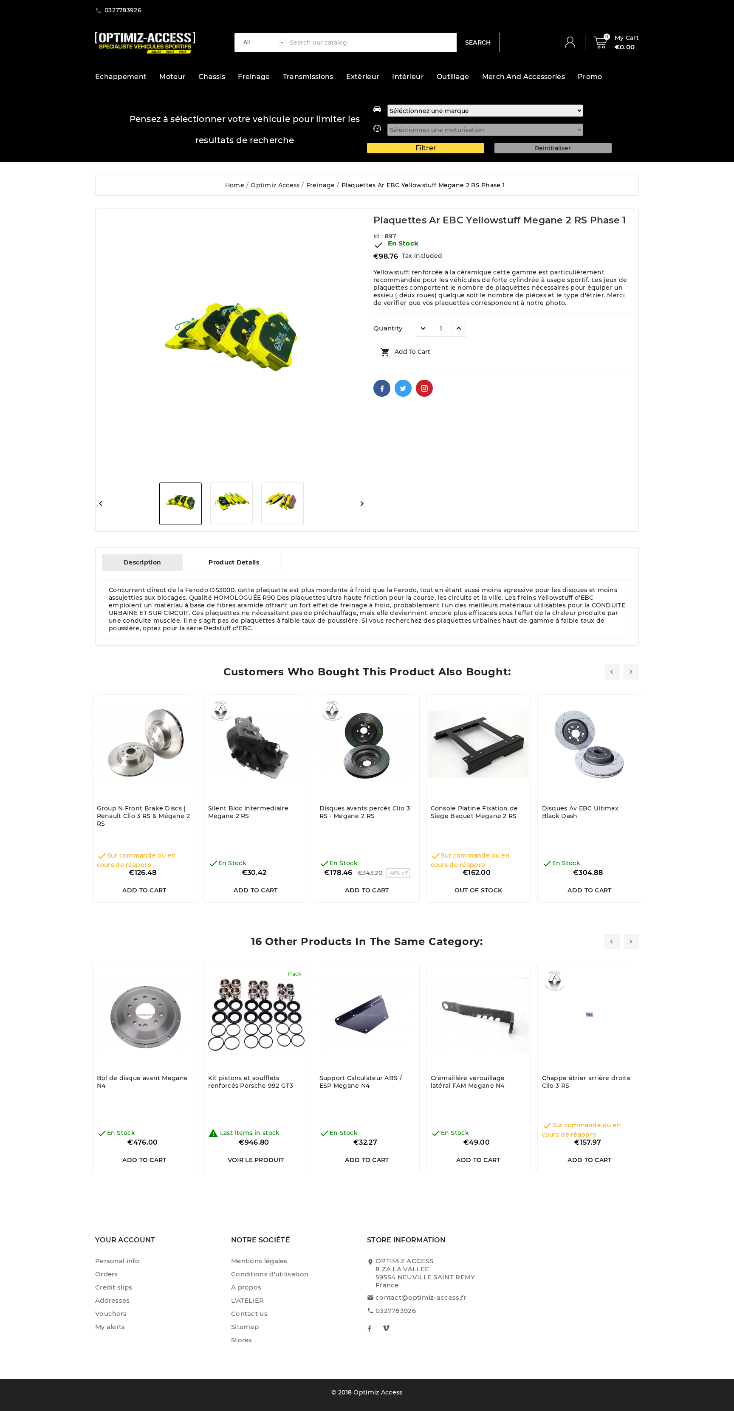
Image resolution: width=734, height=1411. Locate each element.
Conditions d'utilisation (269, 1274)
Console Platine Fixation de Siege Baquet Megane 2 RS (474, 812)
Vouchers (111, 1313)
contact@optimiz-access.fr (420, 1297)
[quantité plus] (459, 328)
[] (573, 42)
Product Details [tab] (234, 562)
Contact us (249, 1313)
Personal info (117, 1261)
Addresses (112, 1300)
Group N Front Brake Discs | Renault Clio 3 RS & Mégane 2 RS (143, 815)
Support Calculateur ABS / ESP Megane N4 (360, 1081)
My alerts (110, 1327)
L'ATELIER (247, 1300)
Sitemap (245, 1327)
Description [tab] (142, 562)
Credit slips (114, 1287)
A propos (246, 1287)
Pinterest (424, 388)
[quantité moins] (423, 328)
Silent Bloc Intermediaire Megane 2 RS (248, 812)
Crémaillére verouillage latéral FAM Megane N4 (468, 1081)
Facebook (381, 388)
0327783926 (395, 1311)
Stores (241, 1340)
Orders (106, 1274)
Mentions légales (259, 1261)
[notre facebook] (369, 1328)
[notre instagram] (386, 1328)
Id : (379, 236)
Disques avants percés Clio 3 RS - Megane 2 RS (364, 812)
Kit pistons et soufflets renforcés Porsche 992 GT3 (251, 1081)
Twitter (403, 388)
